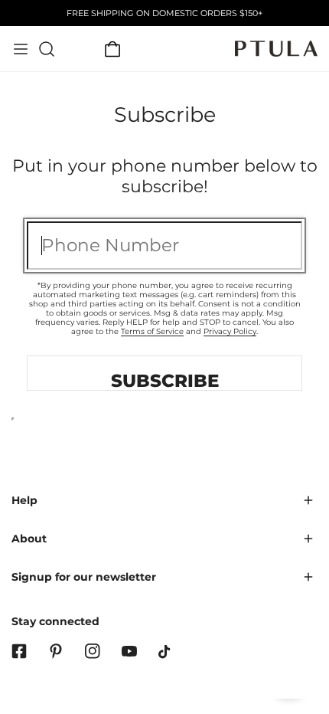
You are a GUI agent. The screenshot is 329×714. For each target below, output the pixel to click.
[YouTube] (129, 651)
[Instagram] (92, 651)
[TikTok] (166, 652)
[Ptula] (276, 49)
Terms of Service (152, 331)
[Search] (47, 49)
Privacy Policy (230, 331)
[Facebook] (19, 651)
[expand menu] (20, 49)
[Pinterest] (55, 651)
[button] (112, 49)
